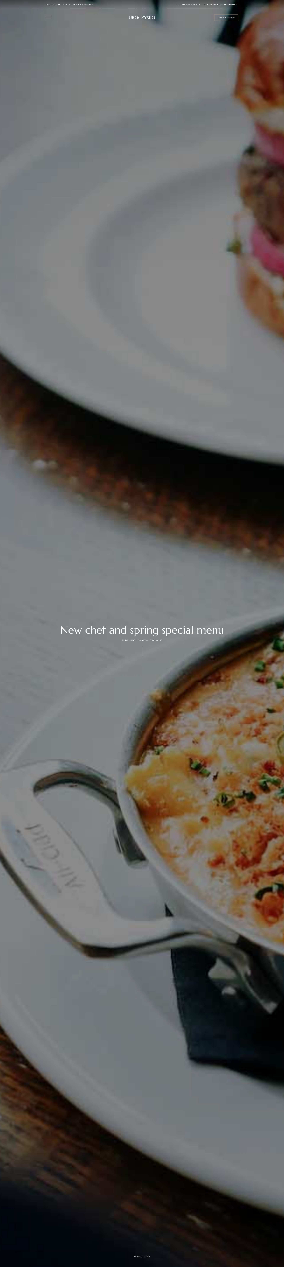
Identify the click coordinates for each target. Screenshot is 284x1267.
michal (145, 640)
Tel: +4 (180, 4)
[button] (226, 17)
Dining (125, 640)
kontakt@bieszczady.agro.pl (221, 4)
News (132, 640)
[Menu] (48, 17)
